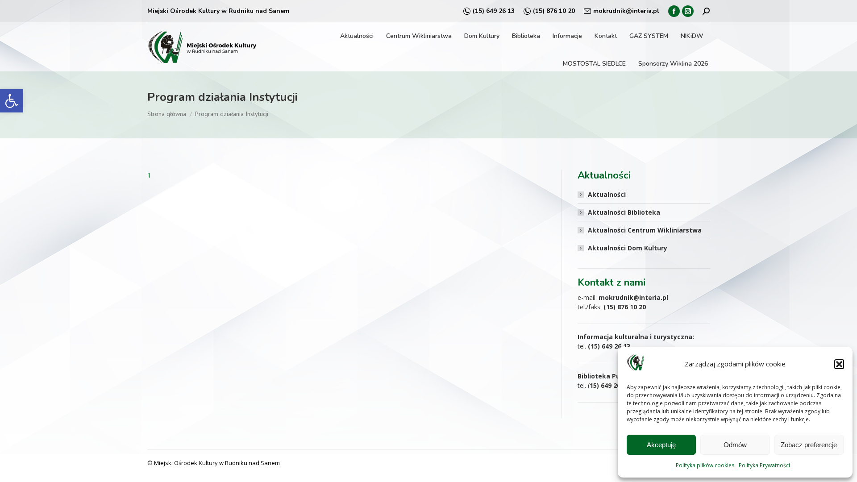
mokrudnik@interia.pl (626, 11)
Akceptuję (661, 445)
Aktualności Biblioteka (624, 212)
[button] (11, 100)
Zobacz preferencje (809, 445)
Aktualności (607, 194)
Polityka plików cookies (705, 465)
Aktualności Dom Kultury (627, 248)
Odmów (735, 445)
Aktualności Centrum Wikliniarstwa (645, 230)
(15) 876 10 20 (554, 11)
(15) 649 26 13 (494, 11)
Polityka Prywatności (764, 465)
